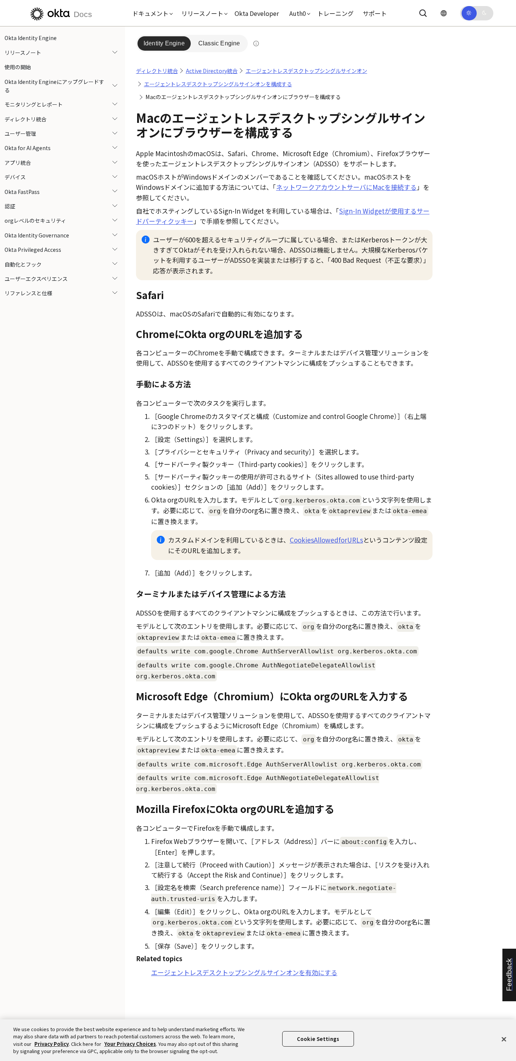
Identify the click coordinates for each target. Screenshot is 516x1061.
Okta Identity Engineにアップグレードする (54, 85)
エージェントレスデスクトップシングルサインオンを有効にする (244, 972)
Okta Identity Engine (31, 38)
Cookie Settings (318, 1038)
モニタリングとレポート (34, 104)
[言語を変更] (443, 13)
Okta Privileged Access (33, 249)
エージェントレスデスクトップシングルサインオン (306, 70)
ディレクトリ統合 (25, 119)
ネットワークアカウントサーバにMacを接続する (346, 187)
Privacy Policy (51, 1043)
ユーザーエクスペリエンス (36, 278)
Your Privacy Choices (130, 1043)
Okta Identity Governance (37, 235)
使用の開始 (18, 67)
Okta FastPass (22, 191)
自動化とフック (23, 264)
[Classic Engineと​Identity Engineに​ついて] (256, 43)
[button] (150, 13)
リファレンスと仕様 (28, 293)
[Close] (504, 1039)
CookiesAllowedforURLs (326, 539)
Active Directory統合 (212, 70)
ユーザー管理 (20, 133)
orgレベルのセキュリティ (35, 220)
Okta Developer (257, 13)
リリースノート (23, 52)
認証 (10, 206)
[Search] (423, 13)
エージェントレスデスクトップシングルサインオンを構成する (218, 84)
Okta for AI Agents (28, 148)
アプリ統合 (18, 162)
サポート (375, 13)
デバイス (15, 177)
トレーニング (335, 13)
